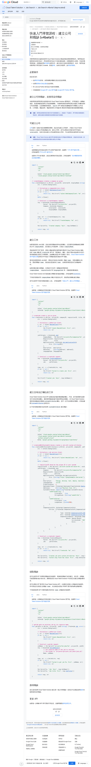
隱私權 (36, 759)
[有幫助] (81, 27)
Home (31, 26)
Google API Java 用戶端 (48, 90)
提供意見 (80, 34)
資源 (23, 11)
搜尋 (81, 690)
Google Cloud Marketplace (29, 745)
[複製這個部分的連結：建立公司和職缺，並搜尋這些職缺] (63, 97)
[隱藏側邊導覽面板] (21, 764)
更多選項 (26, 2)
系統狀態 (44, 747)
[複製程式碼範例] (74, 162)
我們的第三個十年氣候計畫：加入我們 (37, 763)
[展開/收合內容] (42, 43)
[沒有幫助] (84, 27)
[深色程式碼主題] (71, 162)
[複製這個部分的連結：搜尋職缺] (40, 685)
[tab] (32, 145)
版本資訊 (44, 744)
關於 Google (29, 759)
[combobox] (50, 2)
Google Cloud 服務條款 (52, 759)
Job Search (30, 8)
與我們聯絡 (71, 65)
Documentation (39, 26)
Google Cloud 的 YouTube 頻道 (79, 748)
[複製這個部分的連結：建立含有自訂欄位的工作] (55, 392)
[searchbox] (12, 17)
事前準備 (37, 80)
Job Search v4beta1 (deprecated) (51, 8)
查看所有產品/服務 (31, 738)
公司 (31, 128)
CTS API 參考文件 (46, 152)
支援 (17, 11)
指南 (3, 11)
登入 (87, 2)
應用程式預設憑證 (41, 83)
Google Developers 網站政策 (34, 724)
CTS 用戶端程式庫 (73, 150)
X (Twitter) (78, 744)
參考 (53, 65)
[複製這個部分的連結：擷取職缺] (40, 572)
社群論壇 (44, 738)
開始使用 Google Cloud (65, 741)
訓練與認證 (62, 750)
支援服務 (44, 741)
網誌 (76, 738)
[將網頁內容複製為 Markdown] (61, 37)
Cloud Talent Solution (14, 8)
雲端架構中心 (62, 747)
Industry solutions (49, 26)
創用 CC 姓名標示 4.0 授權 (54, 722)
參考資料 (10, 11)
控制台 (65, 2)
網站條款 (42, 759)
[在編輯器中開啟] (77, 162)
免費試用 (84, 7)
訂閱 (72, 763)
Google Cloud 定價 (31, 741)
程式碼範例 (62, 744)
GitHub (60, 738)
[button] (11, 25)
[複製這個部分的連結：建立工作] (40, 240)
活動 (76, 741)
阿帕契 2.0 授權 (74, 722)
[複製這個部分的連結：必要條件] (40, 72)
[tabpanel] (57, 191)
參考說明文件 (67, 703)
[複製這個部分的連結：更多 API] (39, 699)
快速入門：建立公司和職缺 (71, 281)
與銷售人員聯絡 (30, 748)
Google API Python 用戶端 (65, 90)
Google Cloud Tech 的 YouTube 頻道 (81, 752)
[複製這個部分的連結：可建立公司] (42, 123)
